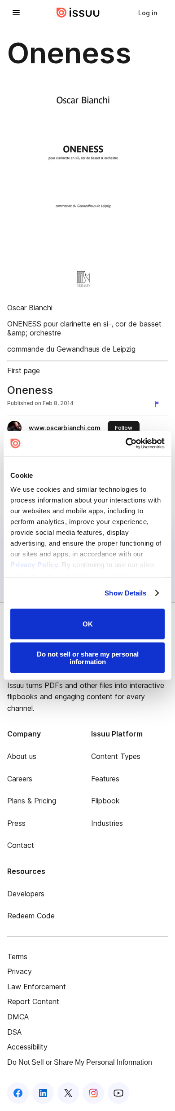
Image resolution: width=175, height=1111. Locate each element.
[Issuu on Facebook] (18, 1093)
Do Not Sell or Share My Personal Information (79, 1062)
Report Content (33, 1001)
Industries (107, 823)
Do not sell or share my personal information (88, 658)
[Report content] (159, 404)
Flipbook (105, 800)
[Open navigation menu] (16, 13)
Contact (20, 845)
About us (21, 756)
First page (23, 370)
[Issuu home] (78, 13)
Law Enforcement (36, 986)
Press (16, 823)
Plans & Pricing (31, 800)
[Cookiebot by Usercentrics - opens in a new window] (126, 444)
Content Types (115, 756)
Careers (19, 778)
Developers (25, 893)
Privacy (19, 971)
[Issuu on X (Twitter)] (68, 1093)
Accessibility (27, 1046)
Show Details (125, 593)
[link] (147, 13)
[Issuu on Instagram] (93, 1093)
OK (88, 624)
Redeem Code (31, 915)
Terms (17, 956)
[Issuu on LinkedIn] (43, 1093)
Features (105, 778)
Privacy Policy (34, 565)
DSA (14, 1031)
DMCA (18, 1016)
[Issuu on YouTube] (118, 1093)
